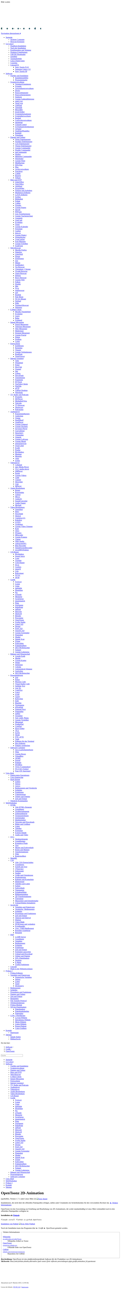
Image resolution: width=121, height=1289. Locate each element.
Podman (18, 763)
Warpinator (19, 159)
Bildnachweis (15, 1039)
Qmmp (17, 418)
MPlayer (18, 486)
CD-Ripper (14, 552)
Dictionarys (19, 986)
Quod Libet (19, 446)
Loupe (17, 584)
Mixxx (17, 497)
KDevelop (19, 699)
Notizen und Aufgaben (23, 190)
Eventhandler (20, 926)
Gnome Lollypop (21, 439)
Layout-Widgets (21, 1018)
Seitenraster (19, 871)
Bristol (17, 490)
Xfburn (18, 178)
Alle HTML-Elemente (23, 807)
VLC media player (22, 469)
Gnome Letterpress (22, 652)
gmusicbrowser (20, 444)
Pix (16, 592)
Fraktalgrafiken (20, 646)
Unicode (13, 967)
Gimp (17, 586)
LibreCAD (19, 624)
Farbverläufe (20, 888)
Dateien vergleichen (22, 746)
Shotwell (18, 614)
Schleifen (18, 790)
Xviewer (18, 582)
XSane (17, 641)
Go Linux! (10, 44)
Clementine (19, 435)
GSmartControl (21, 125)
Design (17, 626)
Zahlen (17, 782)
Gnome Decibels (21, 427)
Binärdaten (14, 999)
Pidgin (17, 337)
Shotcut (18, 516)
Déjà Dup (18, 165)
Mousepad (19, 722)
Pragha (17, 450)
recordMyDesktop (22, 550)
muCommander (21, 152)
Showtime (19, 482)
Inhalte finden (15, 1037)
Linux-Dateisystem (17, 61)
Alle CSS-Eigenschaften (24, 862)
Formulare (19, 831)
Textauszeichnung (22, 816)
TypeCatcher (20, 239)
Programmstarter (21, 80)
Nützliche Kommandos (19, 801)
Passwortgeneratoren (23, 95)
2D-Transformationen (23, 896)
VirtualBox (19, 756)
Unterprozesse (20, 794)
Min (16, 286)
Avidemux (19, 524)
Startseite (9, 37)
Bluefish (18, 703)
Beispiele (18, 933)
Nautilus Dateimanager (23, 142)
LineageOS (14, 65)
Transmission (20, 378)
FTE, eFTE (19, 737)
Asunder (18, 560)
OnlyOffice (19, 184)
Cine (17, 484)
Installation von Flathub (10, 1224)
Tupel (17, 984)
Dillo (17, 303)
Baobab (18, 118)
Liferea (17, 373)
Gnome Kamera (21, 537)
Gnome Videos (20, 475)
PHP (12, 935)
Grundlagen (19, 809)
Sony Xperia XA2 (22, 67)
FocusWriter (19, 188)
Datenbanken (20, 1009)
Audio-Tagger (20, 503)
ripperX (18, 569)
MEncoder (19, 535)
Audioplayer (15, 412)
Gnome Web (20, 280)
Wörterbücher (20, 237)
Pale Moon (19, 297)
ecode (17, 694)
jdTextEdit (19, 707)
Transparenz (19, 890)
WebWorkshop (11, 803)
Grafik (12, 580)
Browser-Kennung (17, 42)
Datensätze (19, 1013)
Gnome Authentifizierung (24, 99)
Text (16, 845)
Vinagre (18, 350)
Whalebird (19, 363)
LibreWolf (19, 254)
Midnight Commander (23, 156)
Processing (19, 618)
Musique (18, 454)
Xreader (18, 205)
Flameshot (19, 635)
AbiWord (18, 186)
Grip (17, 571)
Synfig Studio (20, 622)
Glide (17, 478)
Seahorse (18, 97)
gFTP (17, 388)
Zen (16, 261)
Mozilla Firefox (21, 250)
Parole (17, 473)
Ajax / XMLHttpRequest (24, 928)
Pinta (17, 603)
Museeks (18, 456)
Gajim (17, 341)
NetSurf (18, 301)
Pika (16, 167)
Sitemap (9, 1035)
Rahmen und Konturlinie (24, 879)
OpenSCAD (19, 631)
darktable (18, 588)
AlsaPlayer (19, 422)
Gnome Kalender (21, 227)
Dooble (18, 284)
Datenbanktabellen (22, 1011)
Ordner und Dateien (22, 797)
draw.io (18, 233)
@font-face (19, 869)
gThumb (18, 595)
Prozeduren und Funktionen (25, 913)
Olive (17, 531)
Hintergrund (19, 882)
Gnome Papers (20, 208)
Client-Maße (19, 922)
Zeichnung (19, 605)
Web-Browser (15, 248)
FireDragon (19, 259)
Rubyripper (19, 573)
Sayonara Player (21, 429)
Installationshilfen (21, 78)
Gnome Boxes (20, 754)
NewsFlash (19, 375)
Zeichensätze (20, 818)
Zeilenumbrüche (21, 814)
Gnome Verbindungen (23, 352)
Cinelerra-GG (20, 518)
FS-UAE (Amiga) (22, 769)
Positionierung (20, 877)
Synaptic (18, 86)
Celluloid (18, 465)
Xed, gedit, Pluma (22, 718)
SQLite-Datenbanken (18, 1007)
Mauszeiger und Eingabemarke (26, 901)
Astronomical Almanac (23, 669)
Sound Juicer (20, 556)
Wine (17, 752)
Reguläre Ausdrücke (22, 931)
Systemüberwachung (23, 116)
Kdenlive (18, 520)
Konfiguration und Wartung (20, 50)
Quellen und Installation (19, 76)
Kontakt (9, 1030)
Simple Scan (19, 639)
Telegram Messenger (23, 327)
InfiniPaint (19, 607)
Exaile (17, 448)
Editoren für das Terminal (24, 741)
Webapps (18, 307)
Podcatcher (19, 410)
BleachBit (19, 110)
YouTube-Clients (21, 384)
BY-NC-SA (16, 1287)
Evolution (18, 222)
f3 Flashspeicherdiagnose (24, 127)
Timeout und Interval (23, 918)
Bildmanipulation (21, 894)
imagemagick (20, 601)
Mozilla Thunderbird (23, 312)
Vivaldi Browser (21, 271)
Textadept (18, 716)
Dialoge (18, 920)
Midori (17, 263)
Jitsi (16, 371)
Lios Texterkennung (22, 214)
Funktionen (19, 792)
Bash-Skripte (15, 780)
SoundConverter (21, 501)
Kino (17, 529)
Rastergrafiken (20, 856)
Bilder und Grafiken (22, 824)
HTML (13, 805)
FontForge (19, 246)
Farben (17, 886)
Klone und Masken (22, 850)
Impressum (14, 1033)
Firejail (17, 760)
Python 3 (9, 971)
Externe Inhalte (20, 833)
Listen (17, 826)
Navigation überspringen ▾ (11, 33)
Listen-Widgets (20, 1024)
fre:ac (17, 565)
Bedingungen (20, 943)
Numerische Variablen (23, 977)
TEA (17, 731)
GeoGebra (19, 671)
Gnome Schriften (21, 244)
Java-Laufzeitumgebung (24, 750)
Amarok (18, 437)
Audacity (18, 499)
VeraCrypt (19, 103)
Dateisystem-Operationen (19, 775)
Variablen (18, 941)
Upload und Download (23, 954)
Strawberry (19, 433)
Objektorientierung (17, 1003)
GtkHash (18, 105)
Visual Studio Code (22, 684)
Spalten (18, 873)
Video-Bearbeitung (17, 507)
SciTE (17, 733)
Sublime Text (20, 686)
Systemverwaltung (17, 82)
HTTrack (18, 382)
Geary (17, 316)
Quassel (18, 369)
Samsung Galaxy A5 (23, 69)
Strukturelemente (21, 839)
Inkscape (18, 612)
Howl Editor (19, 728)
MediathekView (21, 401)
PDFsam (18, 212)
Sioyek (17, 210)
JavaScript (14, 905)
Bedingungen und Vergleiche (26, 788)
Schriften (13, 57)
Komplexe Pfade (21, 843)
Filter (17, 854)
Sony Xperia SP (21, 71)
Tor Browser (20, 267)
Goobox (18, 567)
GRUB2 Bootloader (18, 54)
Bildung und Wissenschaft (20, 654)
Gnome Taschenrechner (24, 216)
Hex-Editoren (20, 743)
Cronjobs (13, 63)
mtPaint (18, 609)
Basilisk (18, 295)
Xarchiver (19, 171)
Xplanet (18, 650)
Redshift (18, 133)
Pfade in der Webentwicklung (21, 969)
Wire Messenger (21, 329)
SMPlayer (19, 471)
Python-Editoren (16, 973)
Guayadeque (20, 431)
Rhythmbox (19, 452)
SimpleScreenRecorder (23, 548)
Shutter (17, 637)
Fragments (19, 380)
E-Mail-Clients (15, 310)
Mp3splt (18, 505)
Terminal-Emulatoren (23, 84)
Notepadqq (19, 711)
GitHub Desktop (21, 390)
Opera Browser (21, 273)
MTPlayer (19, 399)
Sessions (18, 960)
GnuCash (18, 220)
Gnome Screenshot (22, 633)
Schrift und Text (21, 867)
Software (9, 74)
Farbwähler (19, 643)
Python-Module (16, 1005)
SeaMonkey (19, 265)
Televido (18, 403)
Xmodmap (19, 135)
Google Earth (20, 656)
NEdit (17, 735)
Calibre (18, 203)
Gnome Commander (22, 148)
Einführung (19, 346)
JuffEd (17, 714)
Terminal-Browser (22, 305)
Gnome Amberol (21, 424)
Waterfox (18, 252)
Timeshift (18, 108)
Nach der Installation (18, 48)
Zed (16, 677)
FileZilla (18, 386)
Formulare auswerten (23, 952)
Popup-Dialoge (20, 1026)
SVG (12, 837)
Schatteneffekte (21, 892)
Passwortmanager (21, 93)
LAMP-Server (20, 937)
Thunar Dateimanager (23, 146)
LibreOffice (19, 182)
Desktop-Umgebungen (18, 52)
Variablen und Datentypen (25, 907)
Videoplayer (14, 463)
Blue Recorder (20, 546)
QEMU (18, 758)
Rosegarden (19, 492)
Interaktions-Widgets (22, 1020)
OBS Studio (19, 541)
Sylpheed (18, 320)
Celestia (18, 667)
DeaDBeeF (19, 420)
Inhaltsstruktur (20, 820)
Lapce (17, 692)
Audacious (19, 416)
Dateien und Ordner (17, 137)
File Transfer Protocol (18, 1001)
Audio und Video (21, 835)
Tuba (17, 361)
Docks (17, 91)
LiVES (17, 522)
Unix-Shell (10, 773)
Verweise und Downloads (24, 822)
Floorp (17, 256)
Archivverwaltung (22, 169)
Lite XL (18, 688)
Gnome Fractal (20, 335)
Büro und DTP (16, 180)
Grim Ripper (20, 563)
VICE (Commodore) (23, 767)
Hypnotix (18, 397)
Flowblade (19, 514)
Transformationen (21, 852)
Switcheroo (19, 599)
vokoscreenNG (20, 543)
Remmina (18, 348)
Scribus (18, 197)
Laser (17, 558)
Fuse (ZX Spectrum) (22, 771)
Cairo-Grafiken (20, 1028)
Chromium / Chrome (23, 269)
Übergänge (19, 899)
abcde (17, 578)
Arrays (17, 786)
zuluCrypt (19, 101)
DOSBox (18, 765)
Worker (18, 154)
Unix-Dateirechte (16, 777)
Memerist (18, 597)
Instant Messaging (17, 322)
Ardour (18, 495)
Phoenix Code (20, 682)
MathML (13, 858)
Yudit (17, 739)
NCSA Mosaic (20, 299)
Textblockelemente (22, 811)
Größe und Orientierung (24, 875)
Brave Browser (20, 278)
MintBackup (19, 163)
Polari (17, 365)
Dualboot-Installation (18, 46)
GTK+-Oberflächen (17, 1016)
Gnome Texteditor (22, 720)
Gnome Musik (20, 441)
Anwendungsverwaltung (24, 88)
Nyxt (17, 288)
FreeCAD (19, 629)
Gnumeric (19, 218)
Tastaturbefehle (16, 59)
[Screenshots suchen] (42, 1199)
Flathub (32, 1224)
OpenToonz (19, 620)
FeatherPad (19, 724)
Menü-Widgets (20, 1022)
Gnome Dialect (20, 235)
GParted (18, 129)
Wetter (17, 663)
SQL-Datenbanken (22, 958)
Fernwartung (15, 344)
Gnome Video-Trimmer (24, 526)
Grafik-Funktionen (22, 965)
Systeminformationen (23, 114)
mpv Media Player (22, 467)
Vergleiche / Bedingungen (25, 909)
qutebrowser (19, 290)
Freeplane (18, 229)
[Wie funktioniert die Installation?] (24, 1224)
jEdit (17, 701)
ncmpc (17, 461)
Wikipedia (12, 1238)
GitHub (14, 1250)
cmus (17, 458)
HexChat (18, 367)
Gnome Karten (20, 660)
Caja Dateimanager (22, 144)
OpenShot (19, 509)
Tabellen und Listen (22, 884)
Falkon (17, 282)
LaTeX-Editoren (21, 195)
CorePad (18, 726)
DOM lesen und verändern (25, 924)
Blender (18, 616)
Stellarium (19, 665)
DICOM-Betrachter (22, 648)
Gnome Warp (20, 161)
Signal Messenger (21, 324)
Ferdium (18, 339)
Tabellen (18, 828)
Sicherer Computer (17, 40)
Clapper (18, 480)
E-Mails (18, 962)
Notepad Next (20, 709)
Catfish (17, 173)
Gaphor (18, 231)
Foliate (17, 201)
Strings (17, 784)
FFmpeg (18, 533)
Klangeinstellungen (22, 414)
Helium (18, 276)
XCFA (17, 575)
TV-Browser (20, 405)
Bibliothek (19, 199)
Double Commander (22, 150)
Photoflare (19, 590)
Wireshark (19, 393)
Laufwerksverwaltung (23, 120)
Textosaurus (19, 705)
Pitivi (17, 512)
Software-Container (17, 748)
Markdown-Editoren (22, 193)
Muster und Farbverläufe (24, 848)
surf (16, 293)
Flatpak (16, 1215)
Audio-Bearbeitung (17, 488)
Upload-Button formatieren (25, 903)
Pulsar (17, 680)
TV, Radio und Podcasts (19, 395)
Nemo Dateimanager (23, 139)
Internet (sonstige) (17, 358)
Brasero (18, 176)
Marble (17, 658)
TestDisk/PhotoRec (22, 131)
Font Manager (20, 242)
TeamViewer (20, 356)
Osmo (17, 225)
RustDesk (18, 354)
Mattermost (19, 331)
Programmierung (16, 675)
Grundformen (20, 841)
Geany (17, 697)
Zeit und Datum (21, 799)
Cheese (18, 539)
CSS (12, 860)
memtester (19, 122)
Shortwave (19, 407)
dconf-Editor (20, 112)
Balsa (17, 318)
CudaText (18, 690)
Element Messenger (22, 333)
